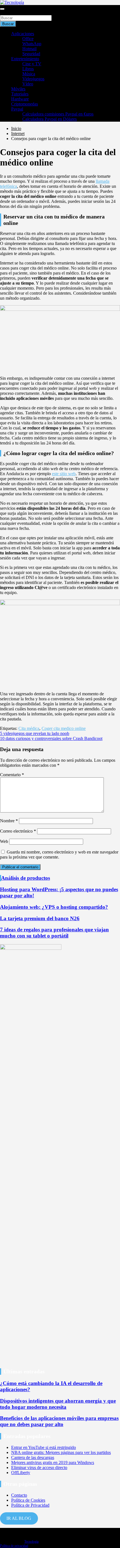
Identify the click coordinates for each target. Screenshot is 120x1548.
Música (28, 73)
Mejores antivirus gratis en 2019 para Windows (52, 1462)
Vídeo (27, 83)
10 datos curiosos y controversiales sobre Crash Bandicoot (51, 738)
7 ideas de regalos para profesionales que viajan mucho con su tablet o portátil (54, 933)
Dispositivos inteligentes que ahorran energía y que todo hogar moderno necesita (58, 1404)
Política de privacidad (14, 1546)
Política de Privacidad (30, 1505)
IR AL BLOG (18, 1518)
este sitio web (64, 473)
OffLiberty (20, 1472)
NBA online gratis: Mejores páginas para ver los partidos (61, 1452)
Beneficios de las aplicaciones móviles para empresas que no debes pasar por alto (59, 1421)
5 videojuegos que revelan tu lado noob (34, 733)
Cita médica (28, 728)
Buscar (6, 12)
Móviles (18, 88)
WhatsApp (31, 43)
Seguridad (31, 53)
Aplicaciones (22, 33)
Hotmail (29, 48)
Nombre (9, 820)
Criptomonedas (24, 104)
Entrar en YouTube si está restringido (43, 1447)
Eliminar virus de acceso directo (39, 1467)
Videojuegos (33, 78)
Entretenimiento (25, 58)
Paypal (17, 109)
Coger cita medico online (64, 728)
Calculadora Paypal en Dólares (49, 119)
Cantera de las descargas (32, 1457)
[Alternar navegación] (2, 9)
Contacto (19, 1495)
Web (4, 841)
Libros (28, 68)
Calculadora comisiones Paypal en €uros (57, 114)
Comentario (12, 774)
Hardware (20, 99)
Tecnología (31, 1542)
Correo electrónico (18, 831)
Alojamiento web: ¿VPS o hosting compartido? (54, 907)
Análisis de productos (25, 878)
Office (27, 38)
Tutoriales (19, 94)
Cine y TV (31, 63)
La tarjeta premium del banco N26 (40, 918)
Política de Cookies (28, 1500)
